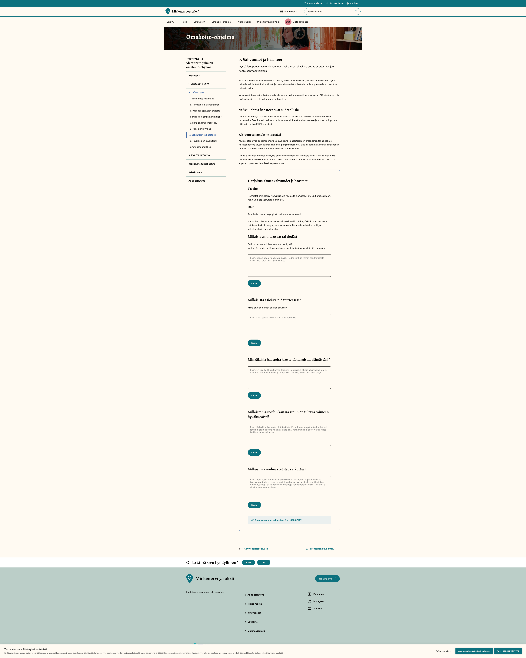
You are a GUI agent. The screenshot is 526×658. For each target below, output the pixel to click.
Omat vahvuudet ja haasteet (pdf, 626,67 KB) (278, 520)
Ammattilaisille (314, 3)
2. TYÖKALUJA (196, 92)
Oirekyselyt (199, 21)
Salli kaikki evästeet (508, 651)
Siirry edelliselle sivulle (256, 548)
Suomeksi (287, 13)
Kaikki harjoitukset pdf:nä (201, 163)
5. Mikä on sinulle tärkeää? (203, 122)
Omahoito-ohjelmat (221, 21)
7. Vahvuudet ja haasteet (202, 134)
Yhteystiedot (254, 612)
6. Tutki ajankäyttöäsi (200, 128)
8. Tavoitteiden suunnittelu (203, 140)
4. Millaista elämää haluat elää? (205, 116)
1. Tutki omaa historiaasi (202, 98)
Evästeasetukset (443, 651)
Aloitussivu (194, 75)
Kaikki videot (195, 172)
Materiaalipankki (256, 631)
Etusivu (170, 21)
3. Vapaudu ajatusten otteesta (205, 110)
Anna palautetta (196, 180)
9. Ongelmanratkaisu (200, 146)
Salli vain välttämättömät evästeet (474, 651)
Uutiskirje (253, 621)
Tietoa (184, 21)
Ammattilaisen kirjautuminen (344, 3)
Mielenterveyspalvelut (268, 21)
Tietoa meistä (255, 603)
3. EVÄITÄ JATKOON (199, 155)
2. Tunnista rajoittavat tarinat (204, 104)
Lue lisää (279, 653)
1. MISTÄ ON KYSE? (198, 84)
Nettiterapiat (244, 21)
